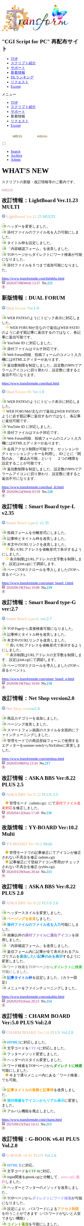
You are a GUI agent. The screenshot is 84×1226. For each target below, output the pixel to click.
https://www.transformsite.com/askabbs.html (33, 997)
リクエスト (20, 82)
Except (16, 86)
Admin (42, 136)
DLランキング (22, 77)
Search (15, 151)
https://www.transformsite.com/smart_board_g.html (38, 679)
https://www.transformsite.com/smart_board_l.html (37, 583)
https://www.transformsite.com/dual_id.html (33, 487)
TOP (14, 59)
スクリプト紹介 (23, 63)
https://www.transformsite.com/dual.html (30, 383)
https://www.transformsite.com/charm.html (32, 1120)
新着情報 (18, 72)
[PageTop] (3, 287)
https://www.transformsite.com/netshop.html (33, 759)
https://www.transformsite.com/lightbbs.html (33, 278)
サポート (18, 68)
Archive (16, 155)
